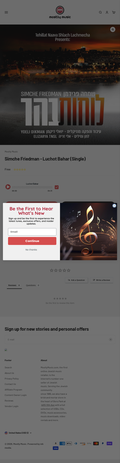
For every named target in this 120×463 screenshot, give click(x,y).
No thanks (31, 250)
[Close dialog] (114, 205)
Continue (32, 241)
